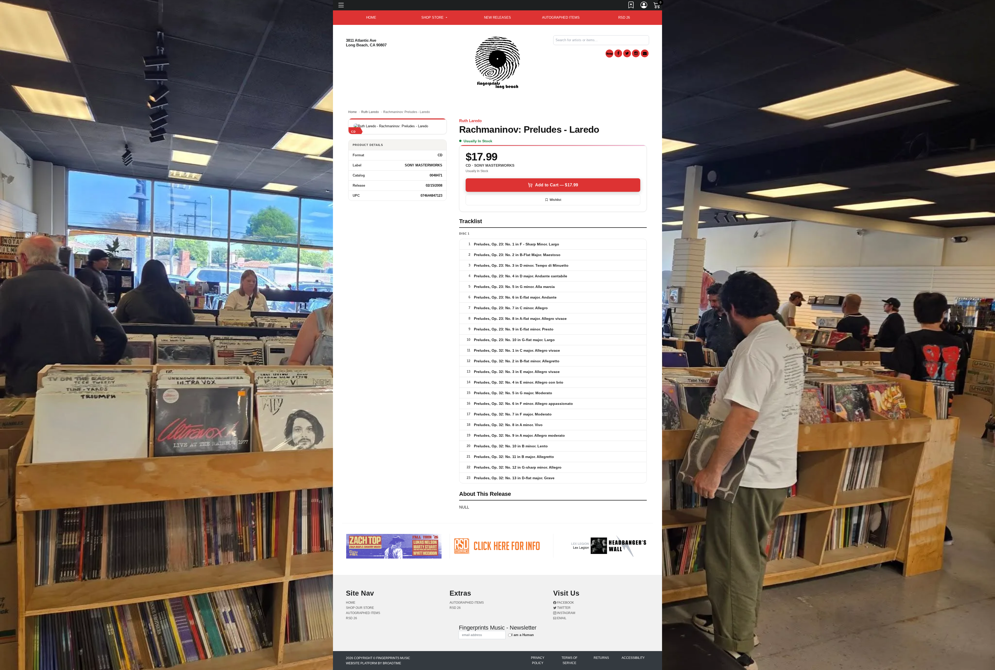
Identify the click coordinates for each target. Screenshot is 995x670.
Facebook (565, 602)
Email (561, 618)
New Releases (497, 17)
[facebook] (618, 53)
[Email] (644, 53)
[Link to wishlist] (631, 6)
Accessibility (633, 658)
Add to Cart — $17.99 (556, 185)
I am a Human (522, 635)
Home (352, 112)
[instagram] (635, 53)
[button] (434, 17)
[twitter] (627, 53)
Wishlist (555, 200)
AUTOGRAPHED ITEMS (561, 17)
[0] (657, 6)
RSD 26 (624, 17)
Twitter (563, 608)
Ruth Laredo (370, 112)
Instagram (565, 613)
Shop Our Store (360, 608)
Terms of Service (569, 660)
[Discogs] (609, 53)
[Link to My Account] (644, 6)
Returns (601, 658)
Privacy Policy (537, 660)
